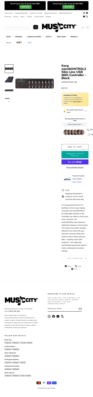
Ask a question (75, 258)
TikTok (22, 375)
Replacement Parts (65, 13)
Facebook (8, 342)
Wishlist (48, 16)
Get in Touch (77, 101)
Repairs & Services (50, 13)
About (22, 16)
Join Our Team (39, 16)
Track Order (8, 13)
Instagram (15, 342)
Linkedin (29, 342)
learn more (76, 182)
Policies (15, 16)
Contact (29, 16)
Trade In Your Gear (36, 13)
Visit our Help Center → (75, 124)
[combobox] (18, 27)
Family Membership (21, 13)
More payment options (75, 167)
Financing (8, 16)
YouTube (23, 342)
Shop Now (25, 7)
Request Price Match (75, 155)
